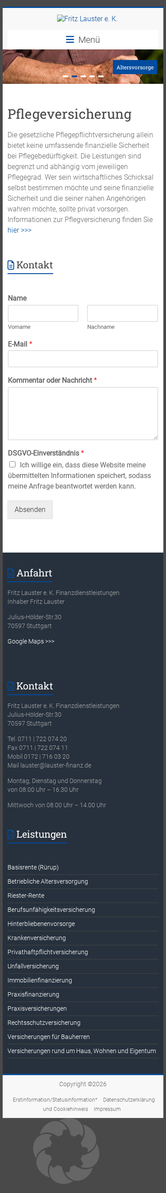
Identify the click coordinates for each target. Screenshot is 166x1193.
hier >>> (19, 230)
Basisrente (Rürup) (33, 867)
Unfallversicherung (33, 966)
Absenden (30, 509)
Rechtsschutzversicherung (44, 1022)
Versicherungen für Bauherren (49, 1036)
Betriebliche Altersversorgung (48, 881)
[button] (83, 1152)
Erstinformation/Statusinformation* (55, 1100)
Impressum (107, 1109)
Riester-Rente (26, 895)
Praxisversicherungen (37, 1008)
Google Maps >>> (31, 641)
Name (17, 298)
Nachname (101, 327)
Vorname (19, 327)
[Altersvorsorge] (83, 53)
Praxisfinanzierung (33, 994)
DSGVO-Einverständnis (46, 453)
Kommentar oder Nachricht (52, 380)
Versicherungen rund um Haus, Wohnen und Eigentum (82, 1050)
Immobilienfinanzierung (40, 980)
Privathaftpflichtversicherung (48, 952)
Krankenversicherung (37, 937)
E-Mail (20, 344)
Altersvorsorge (135, 67)
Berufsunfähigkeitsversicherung (51, 909)
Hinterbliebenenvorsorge (41, 923)
